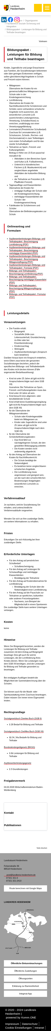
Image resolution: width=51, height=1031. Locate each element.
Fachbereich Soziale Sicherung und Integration (23, 25)
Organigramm (31, 20)
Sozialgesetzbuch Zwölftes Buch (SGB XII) (24, 731)
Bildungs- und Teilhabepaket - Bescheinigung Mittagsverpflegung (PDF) (25, 288)
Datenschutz (30, 1023)
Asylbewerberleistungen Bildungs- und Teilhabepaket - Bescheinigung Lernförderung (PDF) (27, 242)
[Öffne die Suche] (38, 8)
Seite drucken (42, 848)
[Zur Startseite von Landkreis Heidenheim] (20, 7)
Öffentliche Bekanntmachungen (26, 963)
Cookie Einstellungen (18, 1027)
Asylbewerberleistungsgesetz (17, 763)
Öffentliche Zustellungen (25, 971)
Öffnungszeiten (26, 978)
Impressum (12, 1023)
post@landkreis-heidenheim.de (21, 875)
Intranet (39, 1027)
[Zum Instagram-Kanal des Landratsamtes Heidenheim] (17, 19)
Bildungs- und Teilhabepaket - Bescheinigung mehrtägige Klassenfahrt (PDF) (27, 280)
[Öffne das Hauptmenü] (47, 8)
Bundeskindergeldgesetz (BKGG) (19, 747)
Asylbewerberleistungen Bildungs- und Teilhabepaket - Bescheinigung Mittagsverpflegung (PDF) (27, 259)
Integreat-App (25, 994)
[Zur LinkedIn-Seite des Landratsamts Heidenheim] (4, 19)
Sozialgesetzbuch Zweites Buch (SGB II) (23, 718)
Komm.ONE (28, 1017)
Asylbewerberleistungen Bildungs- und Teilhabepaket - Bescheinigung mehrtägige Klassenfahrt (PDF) (27, 250)
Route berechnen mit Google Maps (25, 888)
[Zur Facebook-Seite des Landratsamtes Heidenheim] (10, 19)
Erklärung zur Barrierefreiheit (25, 986)
